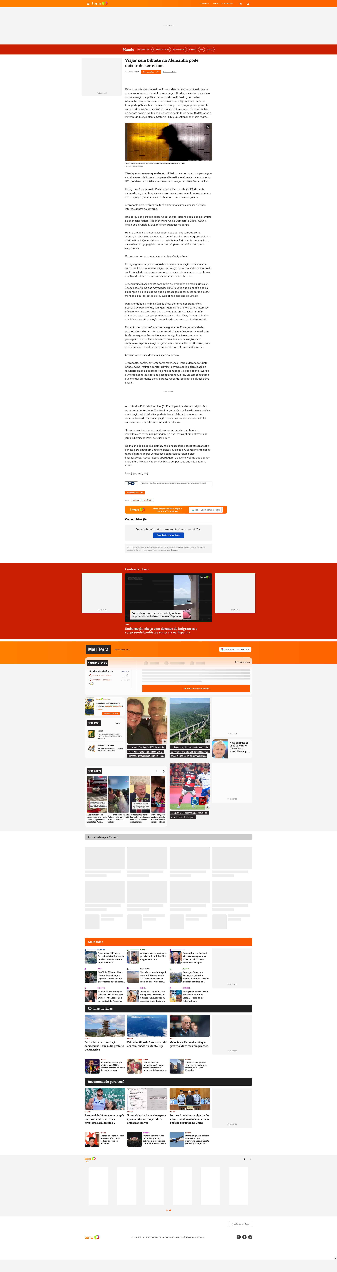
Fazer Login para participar (168, 535)
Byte (99, 969)
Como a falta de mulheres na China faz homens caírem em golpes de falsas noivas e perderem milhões (155, 1066)
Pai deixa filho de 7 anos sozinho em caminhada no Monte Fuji (147, 1043)
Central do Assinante (223, 4)
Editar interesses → (242, 662)
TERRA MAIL (204, 4)
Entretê (146, 1133)
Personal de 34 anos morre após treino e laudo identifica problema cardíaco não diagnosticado (104, 1119)
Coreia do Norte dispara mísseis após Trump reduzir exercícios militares (112, 1140)
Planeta (186, 969)
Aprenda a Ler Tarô (111, 713)
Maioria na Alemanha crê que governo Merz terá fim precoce (189, 1043)
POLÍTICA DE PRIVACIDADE (192, 1237)
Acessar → (119, 723)
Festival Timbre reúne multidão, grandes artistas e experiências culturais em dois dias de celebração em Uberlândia (155, 1140)
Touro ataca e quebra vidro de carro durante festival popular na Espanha (196, 1066)
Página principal (100, 4)
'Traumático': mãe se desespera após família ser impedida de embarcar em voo (146, 1119)
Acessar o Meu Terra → (123, 649)
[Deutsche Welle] (131, 483)
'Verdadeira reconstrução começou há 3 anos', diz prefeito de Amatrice (104, 1045)
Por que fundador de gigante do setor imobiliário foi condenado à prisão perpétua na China (189, 1119)
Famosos (101, 988)
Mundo (136, 500)
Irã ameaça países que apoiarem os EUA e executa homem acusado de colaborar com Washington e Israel (113, 1066)
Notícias (147, 500)
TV (184, 950)
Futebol (143, 950)
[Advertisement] (232, 1066)
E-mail (241, 4)
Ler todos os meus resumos (196, 688)
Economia (101, 950)
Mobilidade (144, 969)
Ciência (143, 988)
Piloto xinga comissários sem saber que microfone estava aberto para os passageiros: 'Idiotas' (197, 1140)
